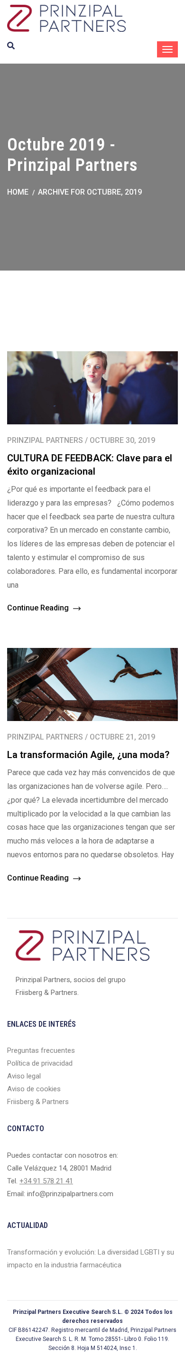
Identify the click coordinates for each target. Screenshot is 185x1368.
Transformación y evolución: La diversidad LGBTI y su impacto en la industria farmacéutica (90, 1258)
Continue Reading (39, 607)
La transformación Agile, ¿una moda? (88, 754)
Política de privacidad (40, 1063)
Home (17, 192)
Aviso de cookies (34, 1089)
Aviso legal (24, 1076)
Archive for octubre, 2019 (90, 192)
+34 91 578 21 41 (46, 1181)
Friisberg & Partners (38, 1101)
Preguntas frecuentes (41, 1050)
